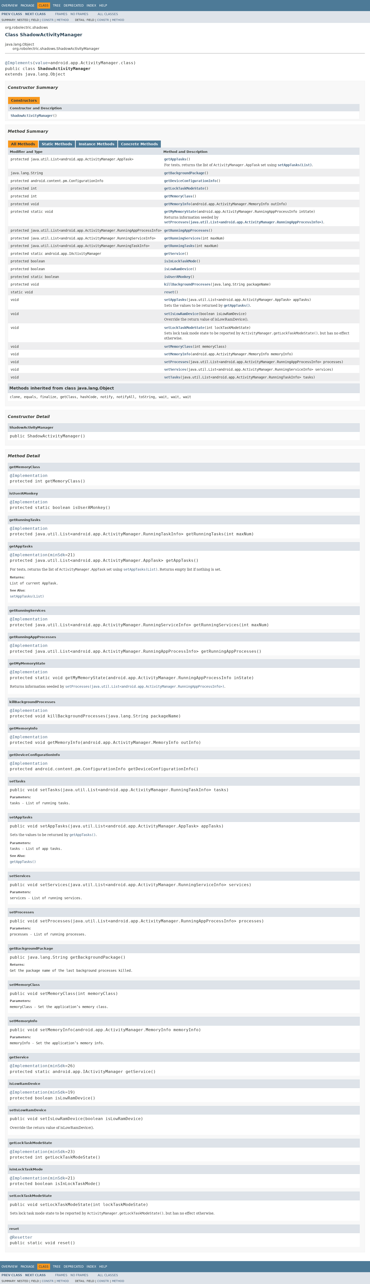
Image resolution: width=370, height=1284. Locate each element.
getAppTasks (175, 159)
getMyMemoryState (180, 212)
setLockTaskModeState (184, 328)
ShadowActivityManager (32, 116)
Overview (10, 5)
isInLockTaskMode (180, 261)
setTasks (172, 377)
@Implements (19, 62)
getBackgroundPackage (184, 173)
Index (91, 5)
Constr (48, 20)
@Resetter (21, 1237)
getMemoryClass (178, 196)
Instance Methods (96, 144)
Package (27, 5)
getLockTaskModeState (184, 188)
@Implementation (29, 475)
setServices (175, 369)
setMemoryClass (178, 346)
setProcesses (176, 362)
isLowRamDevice (178, 269)
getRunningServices (182, 238)
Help (103, 5)
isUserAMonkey (177, 277)
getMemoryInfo (177, 204)
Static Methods (57, 144)
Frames (61, 14)
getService (174, 254)
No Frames (79, 14)
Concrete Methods (139, 144)
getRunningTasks (179, 246)
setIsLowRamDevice (181, 314)
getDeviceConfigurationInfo (190, 181)
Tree (57, 5)
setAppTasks (175, 300)
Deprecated (74, 5)
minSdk (57, 554)
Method (63, 20)
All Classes (108, 14)
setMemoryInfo (177, 354)
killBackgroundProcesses (187, 284)
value (41, 62)
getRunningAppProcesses (186, 230)
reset (169, 292)
